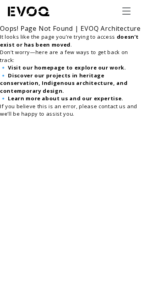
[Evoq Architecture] (29, 11)
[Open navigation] (126, 11)
